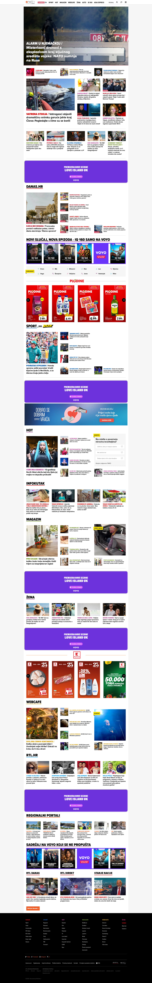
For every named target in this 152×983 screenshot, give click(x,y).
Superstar (64, 939)
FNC (44, 942)
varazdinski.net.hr (75, 971)
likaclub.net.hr (46, 973)
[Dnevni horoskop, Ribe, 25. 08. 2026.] (115, 274)
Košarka (45, 933)
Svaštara (104, 939)
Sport (51, 2)
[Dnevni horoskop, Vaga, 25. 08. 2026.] (42, 274)
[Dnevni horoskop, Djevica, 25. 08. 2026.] (115, 269)
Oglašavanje (36, 963)
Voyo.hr (39, 971)
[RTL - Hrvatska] (116, 963)
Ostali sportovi (46, 939)
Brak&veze (84, 923)
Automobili (84, 950)
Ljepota (84, 931)
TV (62, 933)
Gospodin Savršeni (66, 942)
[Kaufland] (76, 655)
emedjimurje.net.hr (48, 971)
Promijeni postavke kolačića (87, 963)
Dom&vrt (84, 925)
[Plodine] (76, 281)
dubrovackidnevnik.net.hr (98, 971)
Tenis (44, 936)
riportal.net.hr (85, 971)
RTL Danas (28, 931)
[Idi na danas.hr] (42, 2)
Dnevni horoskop (106, 928)
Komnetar (104, 931)
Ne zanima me (101, 452)
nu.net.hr (117, 971)
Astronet (104, 923)
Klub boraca (46, 928)
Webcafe (71, 2)
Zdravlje (84, 944)
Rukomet (45, 925)
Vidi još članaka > (33, 908)
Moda (83, 936)
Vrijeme (27, 942)
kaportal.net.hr (65, 971)
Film (63, 925)
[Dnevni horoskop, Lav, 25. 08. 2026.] (100, 269)
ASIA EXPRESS (99, 2)
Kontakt (76, 963)
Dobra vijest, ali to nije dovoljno (107, 458)
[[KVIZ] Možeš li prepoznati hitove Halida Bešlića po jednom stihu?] (110, 725)
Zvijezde (64, 923)
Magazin (63, 2)
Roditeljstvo (85, 942)
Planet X (104, 936)
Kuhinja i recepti (86, 928)
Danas (28, 920)
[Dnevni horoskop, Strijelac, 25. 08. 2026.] (71, 274)
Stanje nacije (29, 936)
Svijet (27, 925)
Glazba (63, 928)
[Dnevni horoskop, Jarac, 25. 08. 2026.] (86, 274)
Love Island (64, 936)
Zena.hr (33, 971)
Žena (78, 2)
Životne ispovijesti (86, 947)
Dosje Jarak (28, 939)
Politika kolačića (56, 963)
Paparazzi (64, 931)
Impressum (29, 963)
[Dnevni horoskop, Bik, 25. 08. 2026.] (57, 269)
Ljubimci (84, 933)
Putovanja (84, 939)
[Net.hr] (123, 963)
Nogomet (45, 923)
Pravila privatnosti (67, 963)
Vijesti (27, 923)
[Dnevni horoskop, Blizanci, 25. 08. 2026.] (71, 269)
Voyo (63, 947)
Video (124, 923)
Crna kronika (28, 928)
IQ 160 (90, 2)
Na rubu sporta (46, 931)
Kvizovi (103, 942)
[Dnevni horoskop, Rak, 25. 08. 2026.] (86, 269)
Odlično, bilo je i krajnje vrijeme (107, 447)
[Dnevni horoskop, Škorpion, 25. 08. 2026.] (57, 274)
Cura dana (104, 925)
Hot (56, 2)
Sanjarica (124, 928)
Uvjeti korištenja (46, 963)
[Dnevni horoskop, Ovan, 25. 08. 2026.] (42, 269)
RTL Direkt (28, 933)
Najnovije (124, 926)
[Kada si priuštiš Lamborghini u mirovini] (110, 539)
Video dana (105, 944)
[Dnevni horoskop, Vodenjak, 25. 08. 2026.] (100, 274)
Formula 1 (45, 944)
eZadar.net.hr (110, 971)
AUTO (84, 2)
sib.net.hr (57, 971)
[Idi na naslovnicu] (31, 4)
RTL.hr (27, 971)
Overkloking (105, 933)
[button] (28, 245)
